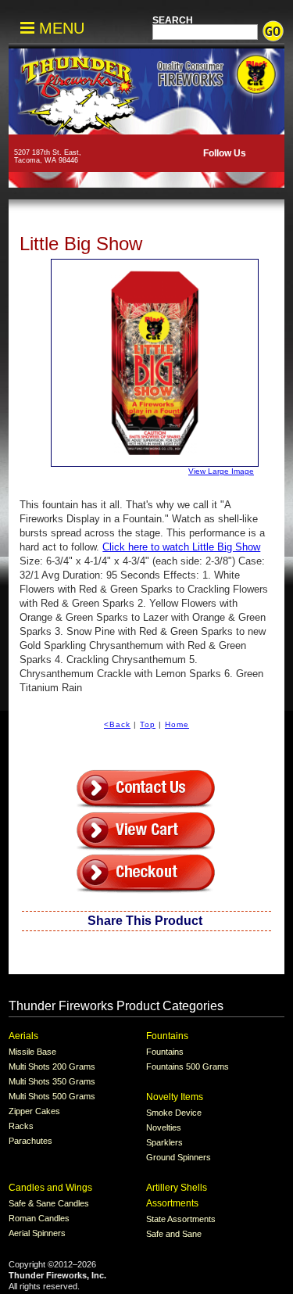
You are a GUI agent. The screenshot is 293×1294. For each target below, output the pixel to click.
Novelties (163, 1127)
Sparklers (164, 1142)
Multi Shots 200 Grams (52, 1066)
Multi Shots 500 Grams (52, 1096)
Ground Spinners (178, 1157)
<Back (117, 724)
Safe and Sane (174, 1233)
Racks (21, 1126)
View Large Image (221, 471)
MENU (59, 28)
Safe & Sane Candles (49, 1203)
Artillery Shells (176, 1187)
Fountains (167, 1036)
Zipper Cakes (34, 1111)
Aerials (23, 1036)
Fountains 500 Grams (187, 1066)
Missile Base (32, 1051)
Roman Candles (39, 1218)
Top (147, 724)
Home (177, 724)
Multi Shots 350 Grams (52, 1081)
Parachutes (30, 1140)
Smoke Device (174, 1112)
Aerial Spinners (37, 1233)
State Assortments (181, 1219)
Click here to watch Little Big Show (181, 547)
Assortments (172, 1203)
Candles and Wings (50, 1187)
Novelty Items (174, 1096)
